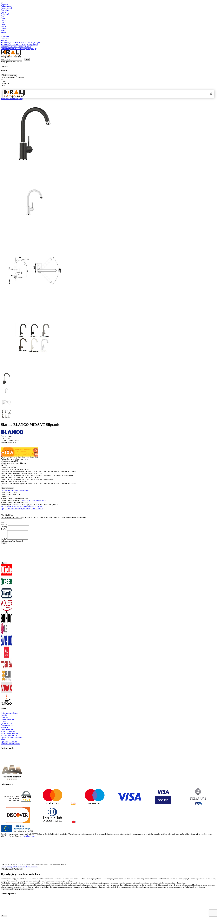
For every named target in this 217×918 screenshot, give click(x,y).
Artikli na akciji (6, 6)
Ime (2, 522)
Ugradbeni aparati (52, 94)
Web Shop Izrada (29, 836)
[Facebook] (6, 762)
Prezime (4, 524)
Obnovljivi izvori (157, 94)
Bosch (3, 16)
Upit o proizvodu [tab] (37, 509)
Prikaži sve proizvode (9, 75)
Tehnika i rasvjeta (132, 94)
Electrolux (4, 22)
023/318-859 (13, 45)
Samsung (4, 32)
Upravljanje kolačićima (9, 742)
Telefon (3, 529)
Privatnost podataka (8, 731)
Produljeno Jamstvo (8, 719)
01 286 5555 (9, 47)
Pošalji (4, 543)
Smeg (3, 30)
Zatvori (4, 563)
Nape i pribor (66, 94)
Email (3, 527)
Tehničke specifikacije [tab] (22, 509)
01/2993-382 (14, 43)
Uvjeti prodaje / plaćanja (9, 713)
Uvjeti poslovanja (7, 729)
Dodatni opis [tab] (9, 509)
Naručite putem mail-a (9, 735)
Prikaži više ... (6, 36)
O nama (4, 721)
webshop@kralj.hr (24, 47)
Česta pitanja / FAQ (8, 725)
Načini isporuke (6, 723)
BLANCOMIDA (7, 507)
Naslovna (4, 4)
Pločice (145, 94)
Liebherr (4, 28)
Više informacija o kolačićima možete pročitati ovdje (19, 867)
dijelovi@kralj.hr (30, 49)
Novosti (4, 12)
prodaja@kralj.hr (34, 43)
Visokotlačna (29, 507)
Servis (3, 740)
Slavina (16, 507)
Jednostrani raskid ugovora (10, 744)
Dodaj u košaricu (7, 488)
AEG (3, 24)
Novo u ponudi (6, 8)
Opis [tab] (2, 509)
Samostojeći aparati (35, 94)
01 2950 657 (12, 49)
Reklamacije (5, 717)
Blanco (22, 507)
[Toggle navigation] (2, 2)
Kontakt (4, 41)
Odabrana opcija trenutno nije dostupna (15, 490)
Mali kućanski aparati (115, 94)
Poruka (3, 539)
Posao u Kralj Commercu (10, 733)
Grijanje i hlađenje (97, 94)
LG (2, 34)
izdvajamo (38, 507)
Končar (3, 26)
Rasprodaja (5, 10)
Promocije (4, 727)
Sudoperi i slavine (81, 94)
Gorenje (4, 20)
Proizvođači (5, 14)
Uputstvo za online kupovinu (11, 737)
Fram (3, 18)
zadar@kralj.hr (32, 45)
